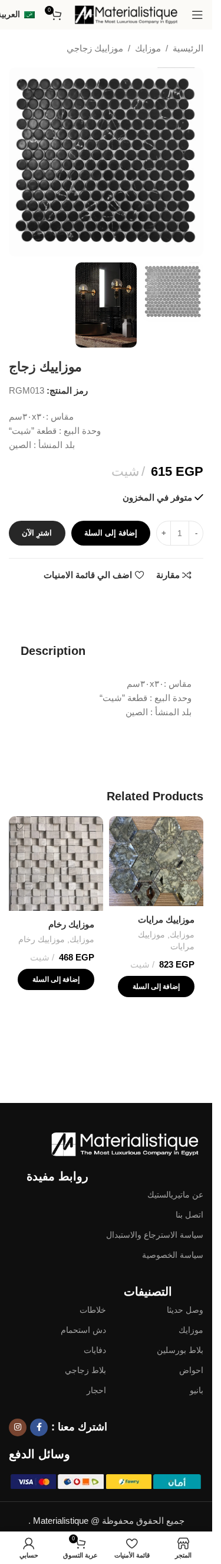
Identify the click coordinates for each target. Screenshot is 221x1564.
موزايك (148, 48)
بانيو (196, 1390)
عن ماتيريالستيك (175, 1194)
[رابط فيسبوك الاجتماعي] (39, 1427)
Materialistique (60, 1521)
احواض (191, 1370)
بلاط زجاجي (85, 1370)
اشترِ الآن (37, 532)
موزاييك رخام (41, 939)
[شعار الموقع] (127, 14)
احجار (96, 1390)
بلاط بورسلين (180, 1350)
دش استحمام (83, 1330)
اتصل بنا (189, 1214)
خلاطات (93, 1310)
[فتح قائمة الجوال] (197, 15)
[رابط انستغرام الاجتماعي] (18, 1427)
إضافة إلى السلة (110, 532)
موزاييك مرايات (166, 919)
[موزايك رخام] (56, 863)
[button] (156, 986)
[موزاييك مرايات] (156, 861)
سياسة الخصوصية (172, 1255)
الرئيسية (188, 48)
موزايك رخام (71, 924)
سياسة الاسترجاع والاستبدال (154, 1234)
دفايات (95, 1350)
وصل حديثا (185, 1310)
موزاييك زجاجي (95, 48)
